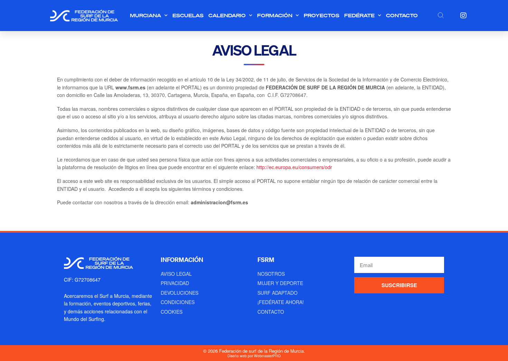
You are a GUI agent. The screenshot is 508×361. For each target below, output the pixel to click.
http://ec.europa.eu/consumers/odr (294, 167)
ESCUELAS (188, 15)
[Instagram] (463, 15)
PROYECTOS (321, 15)
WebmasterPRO (267, 355)
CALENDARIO (227, 15)
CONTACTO (402, 15)
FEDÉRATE (359, 15)
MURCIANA (145, 15)
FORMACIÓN (274, 15)
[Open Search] (440, 15)
